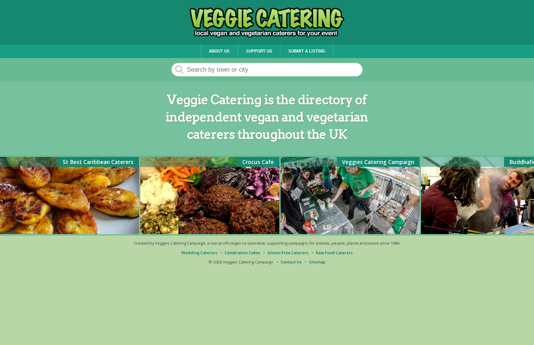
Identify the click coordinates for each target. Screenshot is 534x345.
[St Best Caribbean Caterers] (69, 232)
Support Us (259, 51)
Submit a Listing (306, 51)
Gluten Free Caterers (287, 252)
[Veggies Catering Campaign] (350, 232)
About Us (219, 51)
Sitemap (317, 262)
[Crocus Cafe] (209, 232)
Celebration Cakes (242, 252)
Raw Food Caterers (334, 252)
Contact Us (291, 262)
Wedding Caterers (199, 252)
